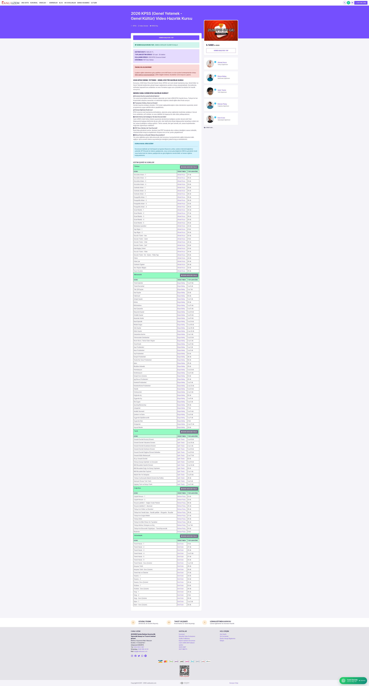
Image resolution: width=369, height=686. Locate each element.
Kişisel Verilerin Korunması (187, 640)
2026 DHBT (182, 647)
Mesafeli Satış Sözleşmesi (187, 636)
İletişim (222, 640)
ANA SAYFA (25, 3)
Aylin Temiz (181, 439)
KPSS (134, 26)
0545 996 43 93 (143, 649)
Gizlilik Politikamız (184, 638)
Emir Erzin (180, 544)
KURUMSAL (34, 3)
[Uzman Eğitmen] (215, 62)
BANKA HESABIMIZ (83, 3)
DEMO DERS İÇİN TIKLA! (189, 167)
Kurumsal (181, 634)
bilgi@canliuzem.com (140, 651)
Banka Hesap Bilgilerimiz (227, 638)
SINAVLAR (42, 3)
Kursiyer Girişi (234, 683)
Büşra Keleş (181, 283)
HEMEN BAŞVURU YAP (166, 37)
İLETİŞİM (94, 3)
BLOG (61, 3)
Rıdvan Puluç (181, 496)
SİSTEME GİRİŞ (361, 2)
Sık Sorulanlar (224, 636)
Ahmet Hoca (181, 174)
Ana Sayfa (223, 634)
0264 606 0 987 (139, 647)
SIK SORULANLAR (70, 3)
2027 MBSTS (183, 649)
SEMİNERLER (53, 3)
